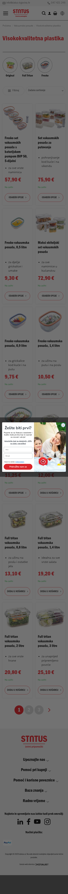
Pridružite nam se (18, 466)
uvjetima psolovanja (20, 462)
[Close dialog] (63, 425)
